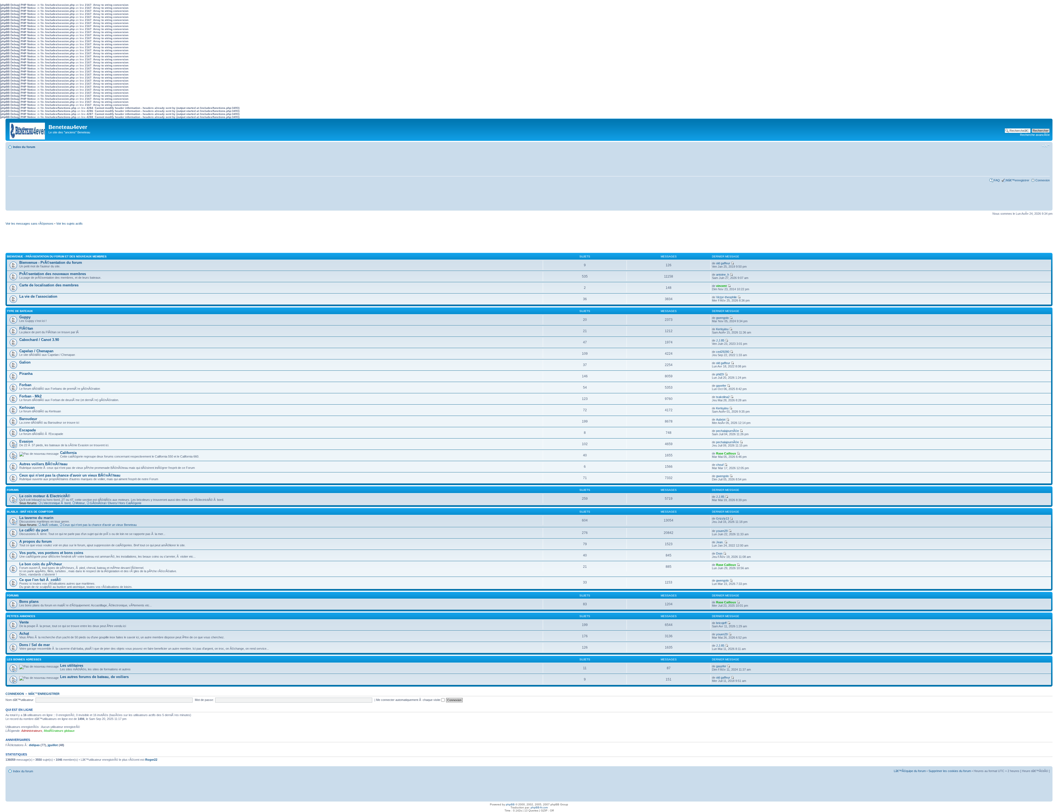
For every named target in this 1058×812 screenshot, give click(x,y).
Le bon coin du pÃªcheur (40, 564)
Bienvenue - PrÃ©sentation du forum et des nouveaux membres (57, 256)
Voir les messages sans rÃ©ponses (29, 223)
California (68, 453)
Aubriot (720, 419)
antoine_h (722, 274)
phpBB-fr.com (539, 807)
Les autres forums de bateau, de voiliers (94, 677)
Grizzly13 (722, 518)
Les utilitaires (71, 665)
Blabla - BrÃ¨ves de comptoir (30, 511)
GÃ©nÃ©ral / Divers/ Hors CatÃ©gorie (115, 503)
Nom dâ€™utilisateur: (20, 699)
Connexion (1042, 180)
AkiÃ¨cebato (50, 524)
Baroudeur (28, 419)
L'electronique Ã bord (56, 503)
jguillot (53, 745)
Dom (719, 553)
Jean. (720, 542)
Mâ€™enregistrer (1017, 180)
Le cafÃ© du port (33, 530)
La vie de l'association (38, 296)
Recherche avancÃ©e (1035, 134)
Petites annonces (21, 616)
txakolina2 (723, 397)
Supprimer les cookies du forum (950, 771)
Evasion (26, 441)
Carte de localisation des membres (49, 285)
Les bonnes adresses (24, 659)
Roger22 (151, 759)
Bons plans (29, 601)
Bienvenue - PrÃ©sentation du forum (50, 262)
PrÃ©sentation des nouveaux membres (52, 274)
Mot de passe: (204, 699)
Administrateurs (31, 730)
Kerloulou (722, 329)
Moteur (80, 503)
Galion (25, 362)
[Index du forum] (27, 129)
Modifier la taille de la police (1046, 145)
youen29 (722, 531)
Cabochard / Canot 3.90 (39, 340)
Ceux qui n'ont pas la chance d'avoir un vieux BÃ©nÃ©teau (69, 475)
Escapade (27, 430)
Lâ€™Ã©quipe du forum (910, 771)
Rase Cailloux (726, 453)
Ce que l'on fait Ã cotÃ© (40, 580)
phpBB (510, 804)
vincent (721, 285)
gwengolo (722, 317)
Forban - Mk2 (30, 396)
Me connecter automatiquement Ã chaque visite (408, 699)
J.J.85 (720, 340)
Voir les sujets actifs (69, 223)
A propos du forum (35, 541)
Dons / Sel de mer (34, 645)
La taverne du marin (36, 518)
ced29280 (722, 351)
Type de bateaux (20, 311)
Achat (24, 633)
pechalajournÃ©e (727, 430)
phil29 (720, 374)
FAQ (997, 180)
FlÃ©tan (26, 328)
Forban (25, 385)
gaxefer (721, 385)
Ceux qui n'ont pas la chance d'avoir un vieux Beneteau (100, 524)
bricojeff (721, 623)
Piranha (26, 374)
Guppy (25, 317)
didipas (34, 745)
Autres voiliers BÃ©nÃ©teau (43, 464)
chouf (720, 464)
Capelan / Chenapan (36, 351)
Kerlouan (27, 407)
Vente (24, 622)
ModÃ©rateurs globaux (59, 730)
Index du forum (24, 147)
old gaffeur (723, 263)
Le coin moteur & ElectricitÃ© (44, 496)
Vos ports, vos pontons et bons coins (51, 553)
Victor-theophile (726, 297)
